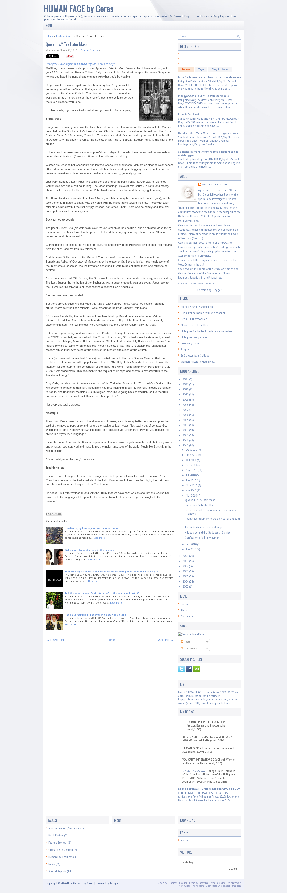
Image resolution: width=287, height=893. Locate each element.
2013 (186, 430)
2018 (186, 405)
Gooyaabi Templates (231, 885)
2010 (186, 445)
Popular (186, 69)
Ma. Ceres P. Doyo (214, 184)
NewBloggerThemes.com (191, 885)
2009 (186, 556)
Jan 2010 (191, 549)
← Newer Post (55, 640)
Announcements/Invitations (64, 828)
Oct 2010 (191, 460)
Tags (201, 69)
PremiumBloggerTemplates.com (225, 882)
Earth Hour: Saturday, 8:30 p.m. (202, 505)
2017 (186, 410)
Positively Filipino (191, 343)
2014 (186, 425)
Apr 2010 (191, 490)
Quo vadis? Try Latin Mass (66, 44)
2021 (186, 389)
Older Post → (166, 640)
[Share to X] (56, 514)
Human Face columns (61, 857)
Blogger (216, 290)
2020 (186, 394)
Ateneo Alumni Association (197, 307)
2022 (186, 384)
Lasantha (203, 882)
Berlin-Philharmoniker (194, 319)
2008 (186, 561)
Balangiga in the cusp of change (203, 527)
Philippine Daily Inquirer (194, 337)
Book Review (55, 835)
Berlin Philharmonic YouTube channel (203, 313)
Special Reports (57, 871)
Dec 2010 (192, 450)
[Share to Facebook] (60, 514)
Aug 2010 (192, 470)
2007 (186, 566)
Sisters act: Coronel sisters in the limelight (90, 549)
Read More (99, 537)
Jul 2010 (191, 475)
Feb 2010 (191, 544)
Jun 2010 (191, 480)
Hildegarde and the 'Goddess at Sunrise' (208, 532)
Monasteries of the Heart (195, 325)
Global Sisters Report (60, 850)
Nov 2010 (192, 455)
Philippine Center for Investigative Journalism (207, 331)
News (51, 864)
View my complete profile (196, 283)
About (184, 610)
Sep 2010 (191, 465)
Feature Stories (64, 35)
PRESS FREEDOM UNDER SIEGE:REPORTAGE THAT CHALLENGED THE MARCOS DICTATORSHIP (209, 791)
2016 (186, 415)
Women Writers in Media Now (198, 361)
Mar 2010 (191, 495)
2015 (186, 420)
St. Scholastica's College (195, 355)
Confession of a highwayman (202, 537)
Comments (190, 648)
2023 (186, 379)
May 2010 (192, 485)
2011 (186, 440)
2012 (186, 435)
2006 (186, 571)
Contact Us (187, 616)
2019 (186, 400)
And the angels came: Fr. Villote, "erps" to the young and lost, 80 (102, 593)
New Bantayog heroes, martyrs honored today (91, 528)
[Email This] (48, 514)
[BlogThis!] (52, 514)
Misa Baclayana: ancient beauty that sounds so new (209, 77)
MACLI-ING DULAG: (194, 771)
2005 (186, 576)
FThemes (172, 882)
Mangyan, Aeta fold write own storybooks (203, 96)
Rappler (185, 349)
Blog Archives (220, 69)
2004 (186, 581)
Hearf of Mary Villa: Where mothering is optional (208, 133)
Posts (186, 641)
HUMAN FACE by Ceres (78, 8)
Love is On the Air (189, 114)
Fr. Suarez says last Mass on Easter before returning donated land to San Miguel (112, 571)
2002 (186, 586)
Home (49, 25)
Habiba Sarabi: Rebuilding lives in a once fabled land (95, 614)
